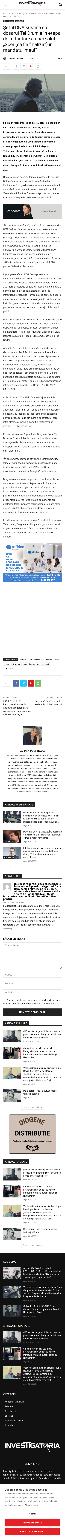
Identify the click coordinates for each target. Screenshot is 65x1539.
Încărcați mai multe (31, 1107)
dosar (6, 664)
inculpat (45, 664)
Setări (32, 1514)
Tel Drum (8, 668)
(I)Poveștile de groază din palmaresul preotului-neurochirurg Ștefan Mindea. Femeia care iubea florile (42, 1034)
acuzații (23, 659)
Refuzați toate (32, 1523)
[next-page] (10, 867)
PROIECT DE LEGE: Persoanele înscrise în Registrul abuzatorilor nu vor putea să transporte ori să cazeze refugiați (17, 708)
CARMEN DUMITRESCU (18, 58)
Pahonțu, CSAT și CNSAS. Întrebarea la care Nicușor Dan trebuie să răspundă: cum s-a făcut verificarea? (42, 834)
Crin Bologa (35, 659)
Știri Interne (16, 13)
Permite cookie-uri (32, 1531)
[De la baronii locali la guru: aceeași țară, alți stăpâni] (12, 1095)
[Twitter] (23, 66)
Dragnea (16, 664)
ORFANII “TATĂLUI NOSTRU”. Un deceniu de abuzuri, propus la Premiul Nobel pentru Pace (42, 1309)
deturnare (47, 659)
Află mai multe (31, 1505)
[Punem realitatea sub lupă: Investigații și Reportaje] (32, 4)
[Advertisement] (32, 620)
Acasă (6, 13)
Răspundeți (7, 929)
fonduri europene (31, 664)
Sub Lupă (19, 21)
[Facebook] (16, 66)
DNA (57, 659)
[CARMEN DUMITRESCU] (5, 58)
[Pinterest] (31, 66)
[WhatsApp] (38, 66)
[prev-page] (5, 867)
